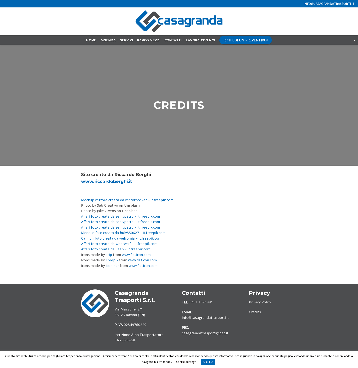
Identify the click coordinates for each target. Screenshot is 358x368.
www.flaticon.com (136, 254)
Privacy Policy (260, 302)
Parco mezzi (148, 40)
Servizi (126, 40)
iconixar (112, 265)
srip (109, 254)
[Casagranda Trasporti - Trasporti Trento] (179, 21)
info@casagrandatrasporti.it (205, 317)
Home (91, 40)
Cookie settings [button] (186, 362)
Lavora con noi (200, 40)
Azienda (108, 40)
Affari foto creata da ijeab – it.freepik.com (115, 249)
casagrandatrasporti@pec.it (205, 333)
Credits (255, 312)
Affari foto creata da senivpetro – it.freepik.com (120, 216)
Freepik (112, 260)
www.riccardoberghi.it (106, 181)
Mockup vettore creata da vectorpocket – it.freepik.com (127, 199)
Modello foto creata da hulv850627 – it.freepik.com (123, 232)
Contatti (173, 40)
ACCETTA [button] (208, 362)
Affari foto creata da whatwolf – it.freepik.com (119, 243)
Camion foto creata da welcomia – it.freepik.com (121, 238)
